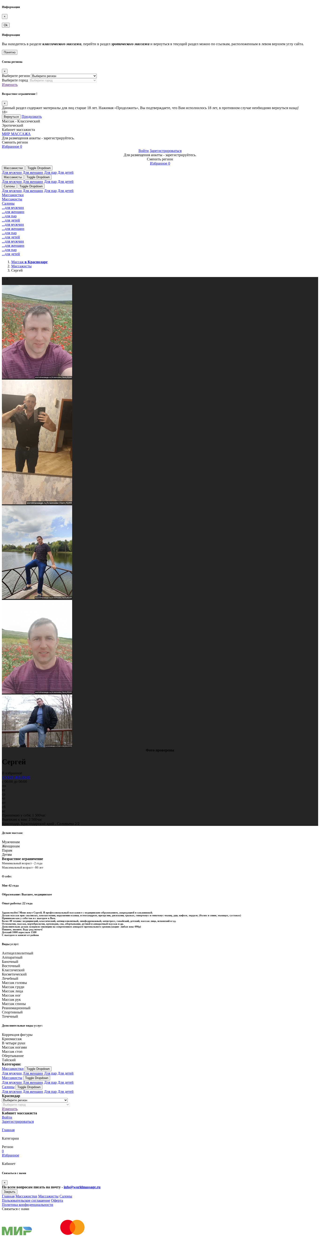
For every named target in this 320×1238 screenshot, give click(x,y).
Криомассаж (12, 1039)
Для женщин (33, 172)
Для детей (66, 172)
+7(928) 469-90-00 (16, 777)
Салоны (9, 186)
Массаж (29, 262)
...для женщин (13, 212)
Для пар (50, 172)
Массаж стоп (12, 1051)
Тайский (9, 1060)
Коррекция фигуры (17, 1035)
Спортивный (12, 1012)
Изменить (10, 85)
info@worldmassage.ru (82, 1187)
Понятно (9, 52)
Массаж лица (12, 991)
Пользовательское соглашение (26, 1200)
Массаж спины (14, 1004)
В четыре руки (13, 1043)
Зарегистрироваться (166, 151)
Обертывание (13, 1056)
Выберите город (15, 80)
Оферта (57, 1200)
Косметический (14, 974)
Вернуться (11, 116)
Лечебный (10, 978)
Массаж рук (11, 999)
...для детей (11, 220)
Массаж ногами (14, 1047)
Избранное (12, 146)
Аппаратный (12, 957)
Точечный (10, 1016)
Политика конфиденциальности (27, 1205)
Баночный (10, 962)
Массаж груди (13, 987)
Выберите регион (16, 76)
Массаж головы (14, 983)
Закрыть (9, 1192)
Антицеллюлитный (17, 953)
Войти (143, 151)
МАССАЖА (16, 134)
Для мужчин (12, 172)
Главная (8, 1130)
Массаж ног (11, 995)
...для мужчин (13, 208)
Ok (6, 25)
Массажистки (13, 168)
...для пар (9, 216)
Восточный (11, 966)
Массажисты (13, 177)
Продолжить (32, 116)
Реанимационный (16, 1008)
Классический (13, 970)
